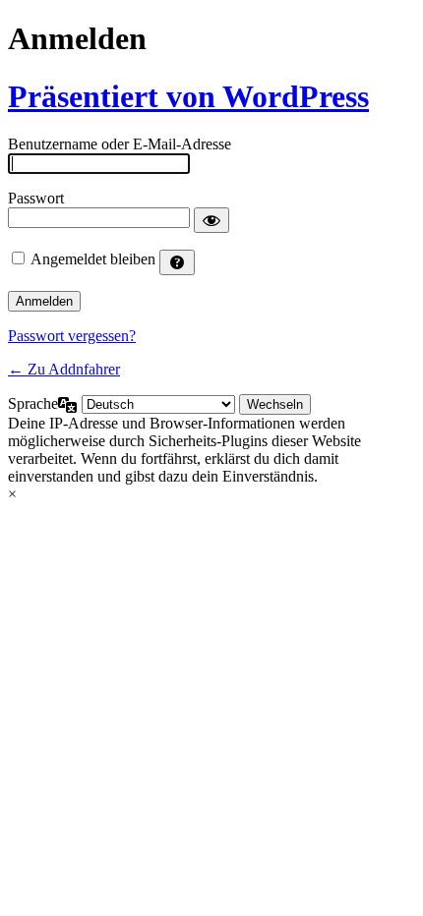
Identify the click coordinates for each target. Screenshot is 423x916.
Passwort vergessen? (72, 335)
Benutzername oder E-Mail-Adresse (119, 144)
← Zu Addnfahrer (64, 369)
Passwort (36, 198)
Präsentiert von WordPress (188, 96)
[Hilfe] (177, 262)
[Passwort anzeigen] (211, 220)
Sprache (33, 403)
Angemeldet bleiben (92, 259)
